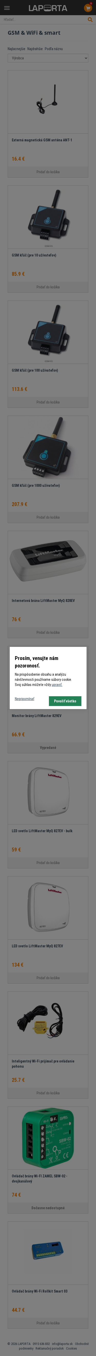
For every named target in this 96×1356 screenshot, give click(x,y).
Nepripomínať (24, 699)
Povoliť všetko (65, 701)
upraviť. (57, 685)
